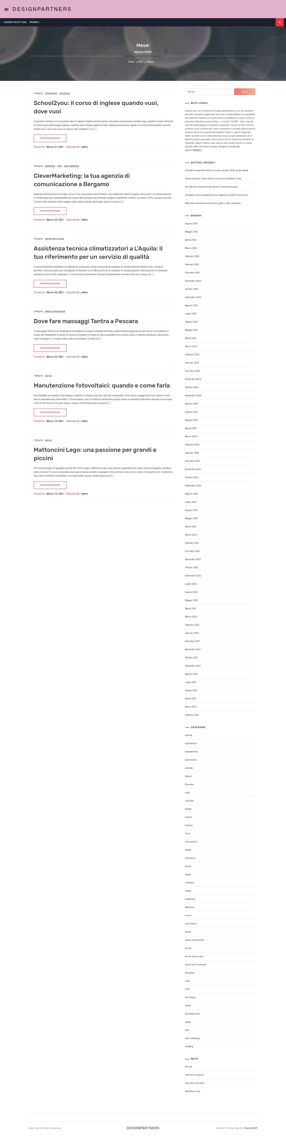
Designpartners (42, 8)
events (188, 817)
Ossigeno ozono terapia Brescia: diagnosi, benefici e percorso (216, 195)
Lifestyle (189, 882)
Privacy (34, 22)
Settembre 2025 (193, 297)
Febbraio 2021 (192, 715)
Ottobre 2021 (191, 657)
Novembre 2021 (193, 649)
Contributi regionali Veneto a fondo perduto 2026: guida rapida (216, 170)
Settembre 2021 (193, 665)
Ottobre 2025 (191, 289)
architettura (191, 743)
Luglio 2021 (191, 682)
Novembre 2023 (193, 469)
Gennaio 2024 (192, 453)
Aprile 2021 (190, 698)
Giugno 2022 (191, 592)
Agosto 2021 (191, 674)
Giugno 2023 (191, 510)
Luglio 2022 (191, 584)
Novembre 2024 (193, 379)
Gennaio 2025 (192, 362)
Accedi (188, 1066)
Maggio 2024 (191, 420)
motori (188, 915)
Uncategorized (192, 1013)
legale (188, 874)
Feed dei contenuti (194, 1075)
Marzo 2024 (191, 436)
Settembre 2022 (193, 575)
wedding (189, 1046)
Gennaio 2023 (192, 543)
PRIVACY (197, 150)
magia (188, 890)
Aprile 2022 (190, 608)
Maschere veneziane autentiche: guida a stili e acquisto (213, 203)
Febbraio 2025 (192, 354)
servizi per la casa (54, 238)
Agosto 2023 (191, 493)
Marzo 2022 (191, 616)
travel (188, 1005)
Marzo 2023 (191, 534)
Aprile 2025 (190, 338)
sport (187, 981)
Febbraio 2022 (192, 625)
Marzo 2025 (191, 346)
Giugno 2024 (191, 412)
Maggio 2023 (191, 518)
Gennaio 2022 (192, 633)
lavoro (188, 866)
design (188, 809)
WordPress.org (192, 1091)
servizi (48, 375)
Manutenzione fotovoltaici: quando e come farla (102, 385)
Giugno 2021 (191, 690)
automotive (191, 759)
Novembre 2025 (193, 281)
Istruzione (64, 93)
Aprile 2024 (190, 428)
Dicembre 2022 (192, 551)
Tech (187, 989)
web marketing (71, 166)
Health (188, 850)
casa (187, 792)
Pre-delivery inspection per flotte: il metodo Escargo (211, 186)
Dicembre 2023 (192, 461)
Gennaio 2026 (192, 264)
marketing (50, 166)
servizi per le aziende (195, 964)
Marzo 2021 (191, 706)
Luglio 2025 (191, 313)
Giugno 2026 (191, 223)
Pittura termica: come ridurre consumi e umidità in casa (213, 178)
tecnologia (190, 997)
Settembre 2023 (193, 485)
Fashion (189, 825)
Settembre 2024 (193, 395)
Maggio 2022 (191, 600)
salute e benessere (55, 311)
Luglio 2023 (191, 502)
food (187, 833)
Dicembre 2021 (192, 641)
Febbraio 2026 (192, 256)
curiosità (189, 800)
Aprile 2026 (190, 240)
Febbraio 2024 (192, 444)
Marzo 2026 (191, 248)
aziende (189, 768)
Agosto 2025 (191, 305)
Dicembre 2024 (192, 371)
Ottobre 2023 (191, 477)
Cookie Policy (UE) (15, 22)
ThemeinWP (251, 1128)
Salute (188, 931)
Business (189, 784)
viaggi (188, 1022)
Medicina (189, 907)
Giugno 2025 (191, 321)
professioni (191, 923)
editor (84, 146)
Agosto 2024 (191, 403)
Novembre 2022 (193, 559)
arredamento (191, 751)
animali (188, 735)
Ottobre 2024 (191, 387)
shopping (189, 972)
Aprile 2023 (190, 526)
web (59, 166)
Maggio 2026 (191, 231)
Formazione (51, 93)
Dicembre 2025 (192, 272)
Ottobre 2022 (191, 567)
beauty (188, 776)
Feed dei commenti (194, 1083)
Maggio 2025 (191, 330)
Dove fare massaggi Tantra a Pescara (86, 321)
